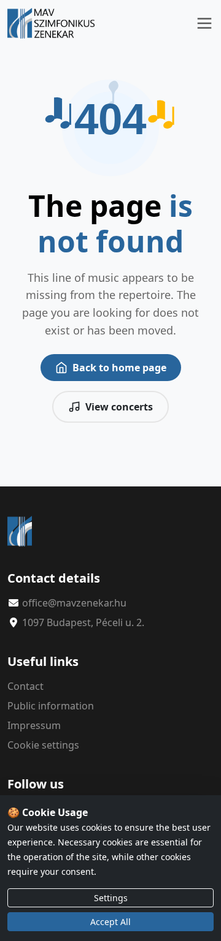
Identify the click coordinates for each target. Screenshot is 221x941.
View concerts (119, 407)
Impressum (34, 725)
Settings (111, 898)
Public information (50, 705)
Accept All (110, 922)
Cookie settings (43, 745)
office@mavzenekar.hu (74, 603)
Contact (25, 686)
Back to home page (119, 367)
